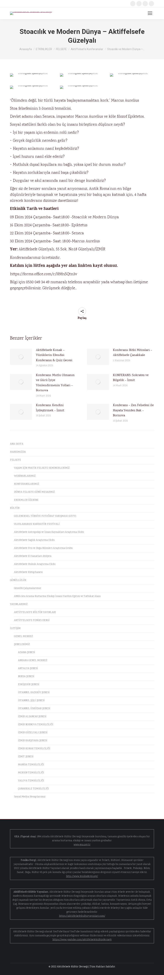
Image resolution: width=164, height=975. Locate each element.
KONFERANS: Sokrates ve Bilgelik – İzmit (131, 378)
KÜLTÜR (15, 508)
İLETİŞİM (15, 628)
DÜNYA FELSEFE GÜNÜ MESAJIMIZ (34, 492)
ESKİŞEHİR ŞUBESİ (28, 685)
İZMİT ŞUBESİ (25, 757)
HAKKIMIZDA (18, 452)
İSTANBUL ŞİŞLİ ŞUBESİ (31, 701)
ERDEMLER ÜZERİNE (26, 500)
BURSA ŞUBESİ (26, 677)
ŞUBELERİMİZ (22, 644)
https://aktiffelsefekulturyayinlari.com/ (82, 916)
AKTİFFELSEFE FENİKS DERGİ (32, 620)
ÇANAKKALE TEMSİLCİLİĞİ (33, 789)
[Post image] (21, 357)
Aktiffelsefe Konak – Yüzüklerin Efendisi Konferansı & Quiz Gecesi (54, 355)
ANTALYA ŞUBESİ (28, 669)
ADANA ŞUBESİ (26, 652)
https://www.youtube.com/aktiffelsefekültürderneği (82, 940)
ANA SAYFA (16, 444)
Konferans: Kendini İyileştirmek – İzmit (50, 408)
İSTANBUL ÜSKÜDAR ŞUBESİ (34, 709)
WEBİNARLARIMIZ (25, 476)
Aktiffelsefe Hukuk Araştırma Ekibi (34, 564)
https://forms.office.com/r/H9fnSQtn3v (43, 274)
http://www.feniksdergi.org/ (82, 876)
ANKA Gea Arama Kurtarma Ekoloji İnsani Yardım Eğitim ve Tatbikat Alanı (57, 596)
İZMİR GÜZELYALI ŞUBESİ (32, 733)
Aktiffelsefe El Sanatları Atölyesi (32, 556)
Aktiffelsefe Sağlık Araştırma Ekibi (34, 540)
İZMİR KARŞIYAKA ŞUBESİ (32, 741)
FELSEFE (15, 460)
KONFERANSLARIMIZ (26, 484)
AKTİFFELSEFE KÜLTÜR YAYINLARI (35, 612)
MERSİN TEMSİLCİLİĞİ (31, 773)
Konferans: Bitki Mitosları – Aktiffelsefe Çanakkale (132, 353)
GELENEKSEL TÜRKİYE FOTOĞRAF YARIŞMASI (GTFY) (45, 516)
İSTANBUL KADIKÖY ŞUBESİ (34, 693)
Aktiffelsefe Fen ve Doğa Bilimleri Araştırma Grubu (43, 548)
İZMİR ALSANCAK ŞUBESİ (32, 717)
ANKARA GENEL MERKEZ (32, 660)
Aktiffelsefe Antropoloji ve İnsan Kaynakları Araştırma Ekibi (49, 532)
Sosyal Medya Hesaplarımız (29, 797)
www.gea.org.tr (82, 845)
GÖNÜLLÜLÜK (18, 580)
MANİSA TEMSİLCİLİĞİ (31, 765)
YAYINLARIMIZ (19, 604)
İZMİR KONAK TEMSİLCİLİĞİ (34, 749)
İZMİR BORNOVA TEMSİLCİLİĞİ (35, 725)
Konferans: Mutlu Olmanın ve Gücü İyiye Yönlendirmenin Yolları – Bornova (55, 383)
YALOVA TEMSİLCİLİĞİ (31, 781)
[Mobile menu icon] (150, 13)
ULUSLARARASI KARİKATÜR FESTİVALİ (37, 524)
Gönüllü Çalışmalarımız (27, 588)
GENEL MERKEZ (23, 636)
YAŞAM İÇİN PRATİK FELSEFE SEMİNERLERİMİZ (42, 468)
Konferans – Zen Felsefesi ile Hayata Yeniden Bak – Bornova (133, 410)
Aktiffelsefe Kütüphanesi (28, 572)
